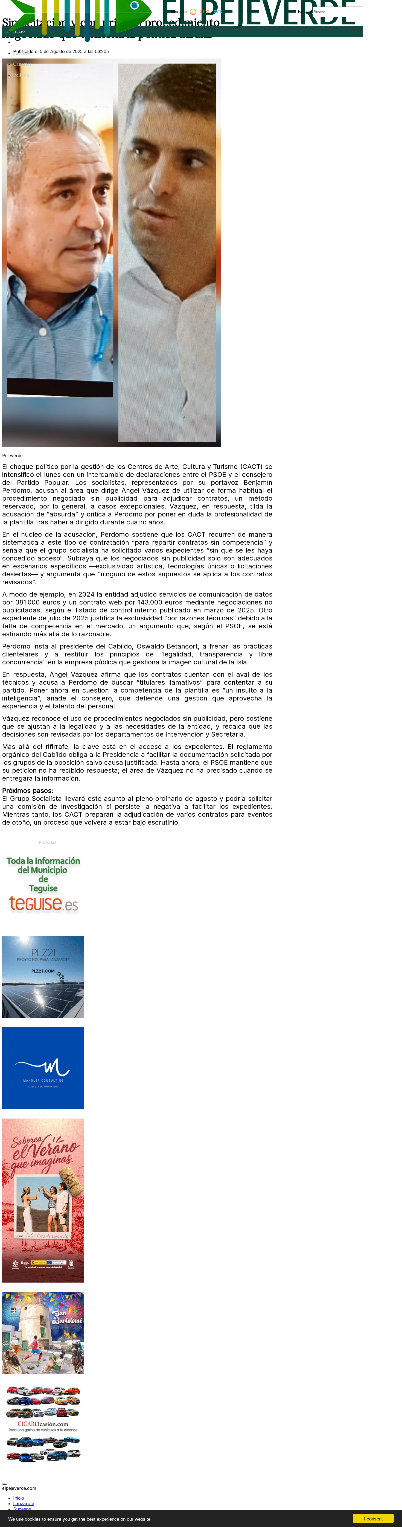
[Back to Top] (4, 1484)
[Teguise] (43, 925)
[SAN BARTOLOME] (43, 1372)
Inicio (19, 31)
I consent (373, 1518)
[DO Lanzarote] (43, 1281)
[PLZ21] (43, 1016)
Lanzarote (24, 42)
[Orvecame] (43, 1463)
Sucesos (21, 53)
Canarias (22, 64)
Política (21, 75)
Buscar (305, 11)
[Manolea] (43, 1107)
